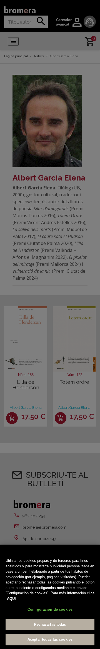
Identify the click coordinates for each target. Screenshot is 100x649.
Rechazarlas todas (50, 624)
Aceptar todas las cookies (50, 639)
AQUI (11, 599)
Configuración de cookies (50, 609)
